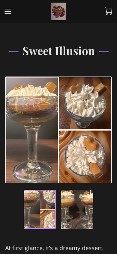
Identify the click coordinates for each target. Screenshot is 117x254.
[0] (108, 11)
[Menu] (8, 11)
